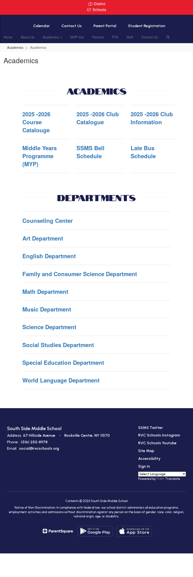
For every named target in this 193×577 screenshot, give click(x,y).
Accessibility (149, 458)
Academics (51, 37)
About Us (27, 37)
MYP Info (77, 37)
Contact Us (71, 26)
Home (8, 37)
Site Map (146, 450)
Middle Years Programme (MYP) (39, 156)
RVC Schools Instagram (159, 435)
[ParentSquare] (57, 531)
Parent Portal (104, 26)
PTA (115, 37)
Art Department (42, 238)
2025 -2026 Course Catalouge (36, 122)
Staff (129, 37)
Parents (98, 37)
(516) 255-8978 (34, 442)
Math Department (45, 291)
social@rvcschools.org (39, 448)
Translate (172, 479)
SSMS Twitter (150, 427)
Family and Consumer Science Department (79, 274)
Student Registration (146, 26)
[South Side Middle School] (96, 18)
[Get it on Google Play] (95, 531)
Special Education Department (63, 362)
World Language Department (61, 380)
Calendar (41, 26)
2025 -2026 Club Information (152, 118)
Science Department (49, 327)
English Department (49, 256)
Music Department (46, 309)
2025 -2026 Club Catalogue (97, 118)
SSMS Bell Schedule (90, 152)
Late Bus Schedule (143, 152)
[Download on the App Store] (134, 531)
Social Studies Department (58, 345)
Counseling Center (47, 220)
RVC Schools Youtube (157, 443)
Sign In (144, 466)
